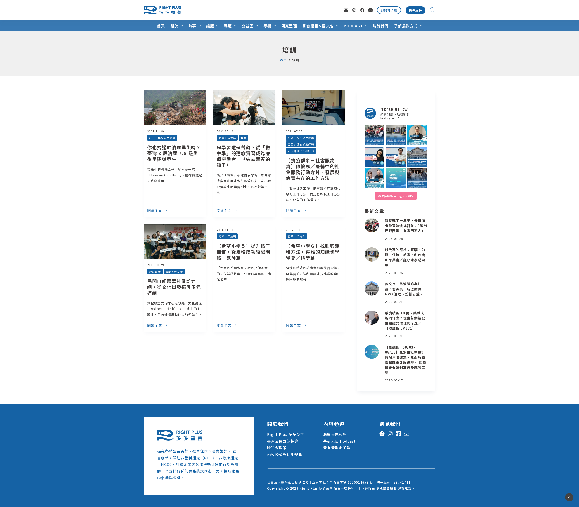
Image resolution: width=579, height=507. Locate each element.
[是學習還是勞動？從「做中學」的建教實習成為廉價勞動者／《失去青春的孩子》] (244, 107)
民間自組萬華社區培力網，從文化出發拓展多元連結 (174, 287)
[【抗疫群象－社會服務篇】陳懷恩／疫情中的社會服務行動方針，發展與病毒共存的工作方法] (313, 107)
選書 (243, 138)
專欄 (267, 25)
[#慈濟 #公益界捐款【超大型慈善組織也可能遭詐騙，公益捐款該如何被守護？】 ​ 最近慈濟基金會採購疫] (417, 178)
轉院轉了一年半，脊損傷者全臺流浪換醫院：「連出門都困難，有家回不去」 (406, 225)
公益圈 (248, 25)
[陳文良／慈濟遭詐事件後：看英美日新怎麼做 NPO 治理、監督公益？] (372, 288)
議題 (210, 25)
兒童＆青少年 (227, 138)
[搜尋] (432, 10)
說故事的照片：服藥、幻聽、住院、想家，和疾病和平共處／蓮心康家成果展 (405, 257)
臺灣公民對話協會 (282, 441)
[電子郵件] (346, 10)
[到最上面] (569, 497)
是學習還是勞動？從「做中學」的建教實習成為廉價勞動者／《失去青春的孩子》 (244, 156)
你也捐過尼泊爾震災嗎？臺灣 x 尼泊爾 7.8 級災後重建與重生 (174, 153)
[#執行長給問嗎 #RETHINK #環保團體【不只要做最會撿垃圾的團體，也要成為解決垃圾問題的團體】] (417, 135)
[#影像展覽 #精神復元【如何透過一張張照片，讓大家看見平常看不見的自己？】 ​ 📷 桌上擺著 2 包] (396, 135)
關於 (174, 25)
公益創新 (155, 272)
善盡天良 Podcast (339, 441)
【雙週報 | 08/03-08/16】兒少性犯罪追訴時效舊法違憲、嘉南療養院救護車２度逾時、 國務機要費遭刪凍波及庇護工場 (405, 360)
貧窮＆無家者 (174, 272)
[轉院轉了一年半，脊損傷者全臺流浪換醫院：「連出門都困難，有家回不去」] (372, 225)
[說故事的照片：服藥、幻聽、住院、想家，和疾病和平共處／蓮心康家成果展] (372, 254)
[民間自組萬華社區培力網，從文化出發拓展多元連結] (175, 241)
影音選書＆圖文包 (318, 25)
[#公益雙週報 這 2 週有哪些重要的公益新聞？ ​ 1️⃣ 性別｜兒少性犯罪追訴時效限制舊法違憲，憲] (396, 178)
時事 (192, 25)
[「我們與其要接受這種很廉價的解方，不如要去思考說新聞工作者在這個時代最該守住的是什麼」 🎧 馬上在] (396, 157)
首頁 (161, 25)
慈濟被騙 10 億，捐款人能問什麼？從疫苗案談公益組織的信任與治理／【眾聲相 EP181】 (405, 321)
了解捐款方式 (406, 25)
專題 (228, 25)
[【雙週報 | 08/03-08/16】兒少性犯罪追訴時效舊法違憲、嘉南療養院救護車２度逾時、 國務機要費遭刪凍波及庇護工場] (372, 352)
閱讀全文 (154, 210)
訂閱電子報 (389, 10)
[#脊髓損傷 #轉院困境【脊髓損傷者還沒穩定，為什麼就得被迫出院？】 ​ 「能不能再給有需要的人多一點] (375, 135)
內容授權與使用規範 (284, 454)
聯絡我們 (381, 25)
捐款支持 (415, 10)
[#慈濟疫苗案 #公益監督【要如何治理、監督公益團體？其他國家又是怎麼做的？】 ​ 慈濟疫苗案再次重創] (417, 157)
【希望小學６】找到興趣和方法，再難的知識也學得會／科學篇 (313, 252)
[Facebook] (362, 10)
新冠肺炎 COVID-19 (301, 151)
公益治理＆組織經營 (301, 144)
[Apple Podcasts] (354, 10)
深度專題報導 (335, 434)
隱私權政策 (277, 447)
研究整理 (289, 25)
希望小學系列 (227, 236)
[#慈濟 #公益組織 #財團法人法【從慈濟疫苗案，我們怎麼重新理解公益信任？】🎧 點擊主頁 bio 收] (375, 178)
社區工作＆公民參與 (162, 138)
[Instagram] (370, 10)
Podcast (353, 25)
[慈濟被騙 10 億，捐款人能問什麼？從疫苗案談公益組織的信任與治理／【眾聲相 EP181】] (372, 318)
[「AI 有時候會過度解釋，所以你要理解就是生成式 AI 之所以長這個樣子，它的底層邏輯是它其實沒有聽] (375, 157)
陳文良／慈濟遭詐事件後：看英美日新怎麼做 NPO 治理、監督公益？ (404, 288)
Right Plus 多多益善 (285, 434)
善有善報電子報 (337, 447)
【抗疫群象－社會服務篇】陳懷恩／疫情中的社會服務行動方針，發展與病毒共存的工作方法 (313, 169)
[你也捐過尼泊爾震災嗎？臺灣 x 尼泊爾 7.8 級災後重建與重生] (175, 107)
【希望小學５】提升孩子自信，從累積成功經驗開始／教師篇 (244, 252)
